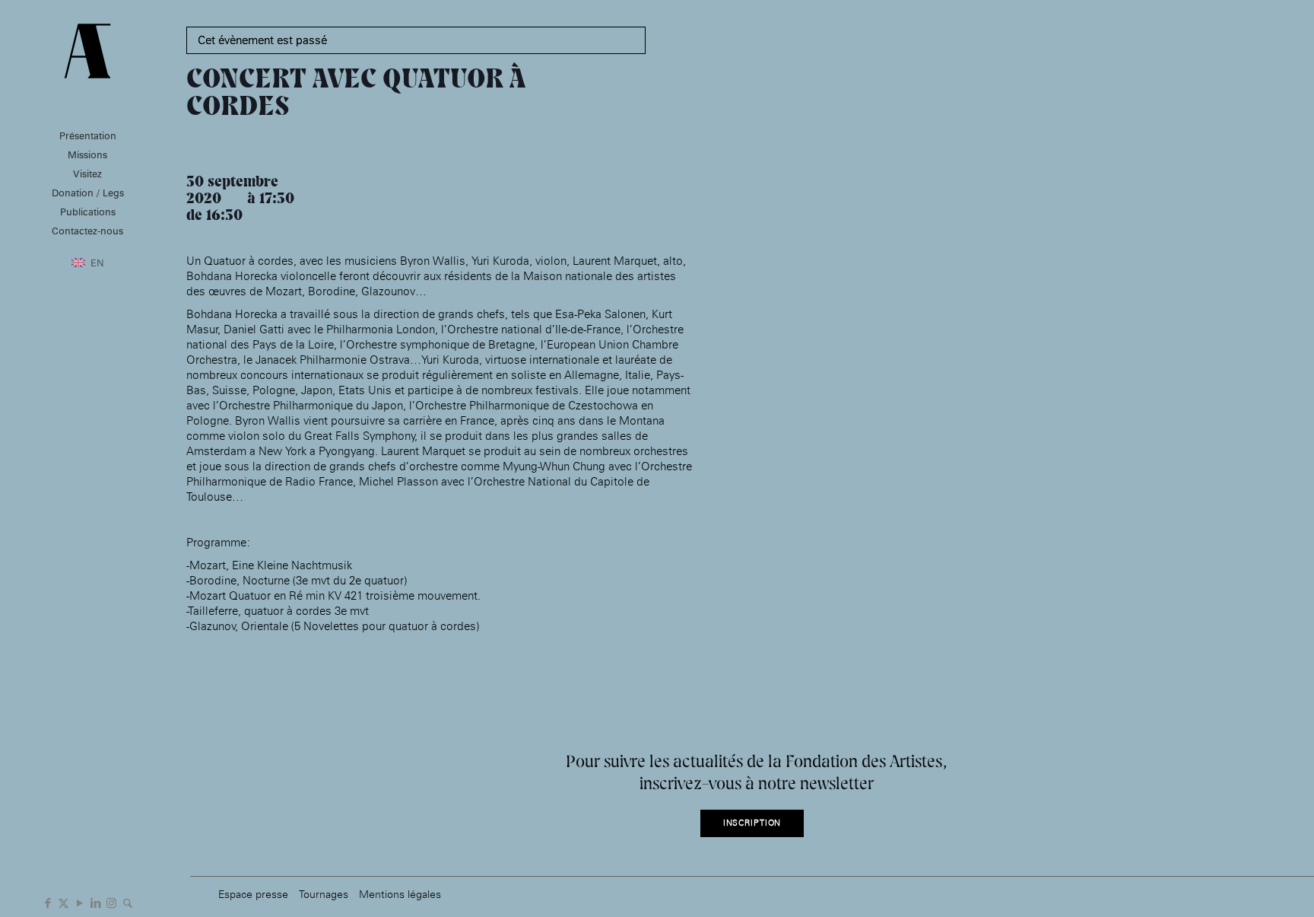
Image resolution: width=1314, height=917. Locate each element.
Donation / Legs (88, 192)
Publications (88, 211)
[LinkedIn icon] (95, 901)
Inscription (752, 823)
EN (97, 262)
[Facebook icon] (47, 901)
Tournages (323, 893)
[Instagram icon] (111, 901)
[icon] (127, 901)
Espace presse (253, 893)
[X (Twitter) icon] (63, 901)
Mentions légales (400, 893)
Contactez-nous (87, 230)
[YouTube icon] (79, 901)
